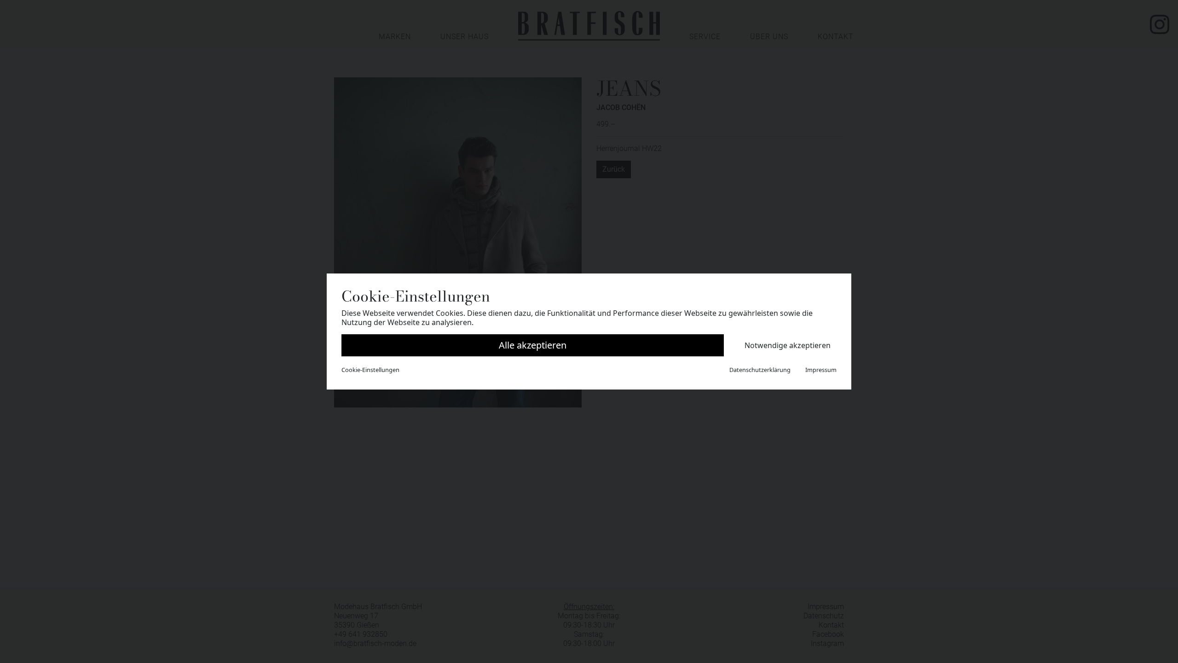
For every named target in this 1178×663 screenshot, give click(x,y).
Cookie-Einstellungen (370, 369)
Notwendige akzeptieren (788, 345)
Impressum (821, 369)
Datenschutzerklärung (760, 369)
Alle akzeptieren (532, 345)
